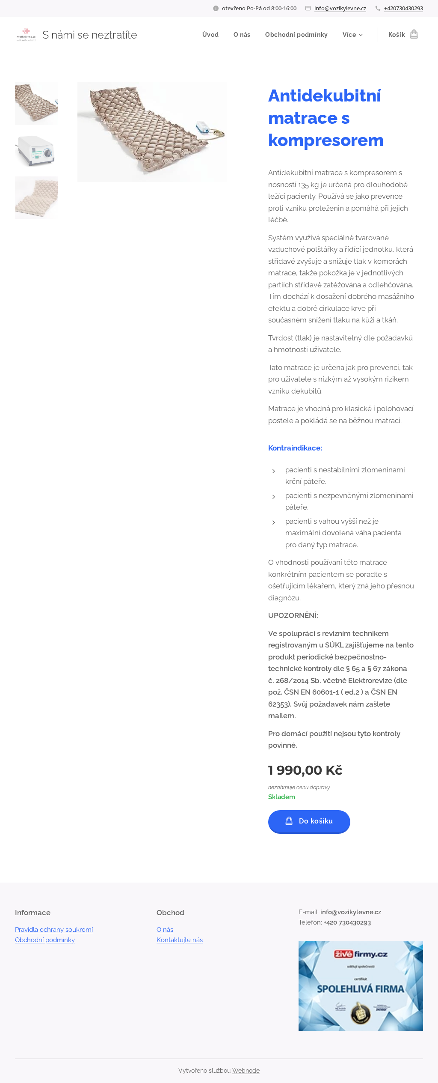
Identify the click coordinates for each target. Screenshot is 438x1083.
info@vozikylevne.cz (340, 8)
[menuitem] (210, 34)
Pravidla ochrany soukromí (54, 930)
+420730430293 (403, 8)
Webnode (246, 1070)
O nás (165, 930)
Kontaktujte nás (180, 940)
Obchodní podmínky (45, 940)
